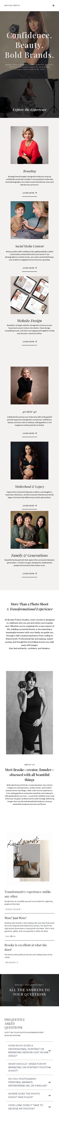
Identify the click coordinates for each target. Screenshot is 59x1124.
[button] (53, 5)
